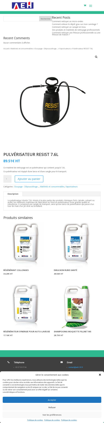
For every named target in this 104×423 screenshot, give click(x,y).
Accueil (6, 48)
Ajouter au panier (29, 179)
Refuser (52, 407)
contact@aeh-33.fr (76, 367)
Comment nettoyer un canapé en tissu (69, 27)
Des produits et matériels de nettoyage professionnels (76, 30)
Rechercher (46, 18)
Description (13, 194)
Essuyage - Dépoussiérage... (46, 48)
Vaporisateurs (65, 48)
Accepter (52, 400)
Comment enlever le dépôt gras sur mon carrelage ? (75, 24)
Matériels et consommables (22, 48)
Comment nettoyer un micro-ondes (67, 21)
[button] (100, 374)
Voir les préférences (52, 414)
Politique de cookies (35, 420)
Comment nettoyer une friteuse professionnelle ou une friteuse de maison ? (76, 33)
